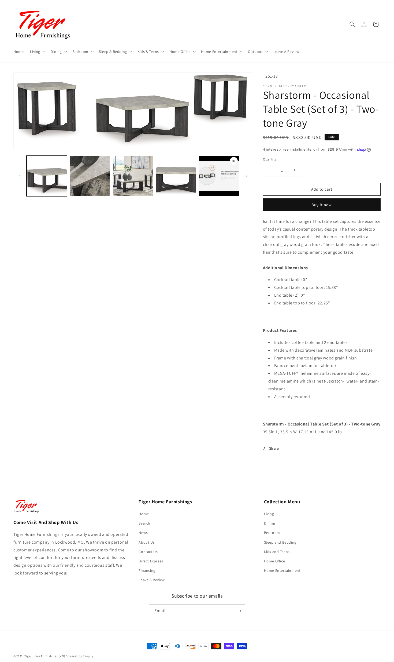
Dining (269, 523)
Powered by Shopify (79, 656)
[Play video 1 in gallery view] (219, 176)
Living (269, 513)
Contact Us (148, 551)
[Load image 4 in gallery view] (176, 176)
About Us (147, 542)
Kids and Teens (277, 551)
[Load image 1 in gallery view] (47, 176)
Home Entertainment (282, 570)
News (143, 532)
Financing (147, 570)
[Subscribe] (239, 611)
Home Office (274, 561)
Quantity (269, 159)
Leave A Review (152, 579)
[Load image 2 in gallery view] (90, 176)
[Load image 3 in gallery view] (133, 176)
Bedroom (272, 532)
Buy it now (321, 204)
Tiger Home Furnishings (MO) (44, 656)
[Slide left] (19, 176)
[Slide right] (246, 176)
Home (144, 513)
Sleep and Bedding (280, 542)
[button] (37, 51)
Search (144, 523)
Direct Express (151, 561)
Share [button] (274, 448)
